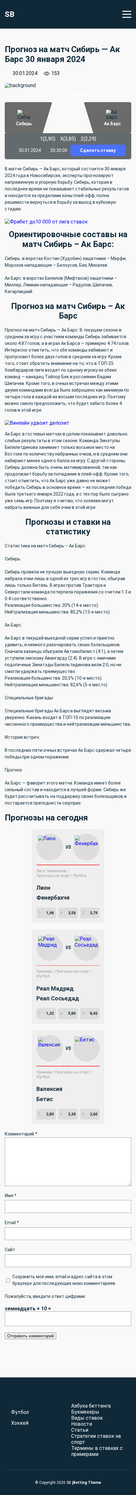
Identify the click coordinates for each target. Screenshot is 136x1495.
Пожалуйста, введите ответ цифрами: (45, 1296)
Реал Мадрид (55, 988)
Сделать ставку (98, 150)
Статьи (79, 1430)
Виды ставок (87, 1418)
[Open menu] (126, 14)
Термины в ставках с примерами (97, 1451)
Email (12, 1222)
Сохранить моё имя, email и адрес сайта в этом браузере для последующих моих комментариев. (64, 1280)
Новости (81, 1424)
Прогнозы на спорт (53, 876)
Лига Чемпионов (51, 871)
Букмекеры (85, 1412)
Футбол (80, 876)
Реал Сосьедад (57, 998)
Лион (43, 887)
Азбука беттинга (91, 1406)
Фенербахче (53, 897)
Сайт (10, 1249)
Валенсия (49, 1089)
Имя (10, 1195)
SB (9, 14)
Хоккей (19, 1423)
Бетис (44, 1099)
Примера (44, 971)
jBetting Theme (86, 1482)
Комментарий (21, 1133)
